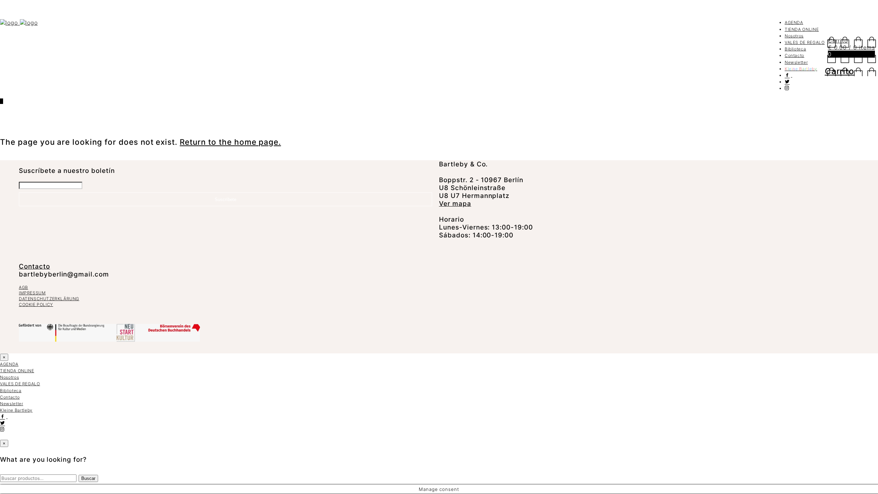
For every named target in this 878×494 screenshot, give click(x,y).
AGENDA (794, 22)
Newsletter (796, 62)
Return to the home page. (230, 141)
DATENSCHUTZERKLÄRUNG (49, 298)
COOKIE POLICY (36, 304)
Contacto (794, 55)
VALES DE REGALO (805, 42)
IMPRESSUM (32, 292)
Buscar (88, 478)
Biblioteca (795, 48)
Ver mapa (455, 204)
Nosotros (794, 35)
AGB (23, 287)
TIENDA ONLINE (802, 29)
